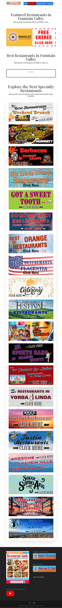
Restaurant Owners (41, 3)
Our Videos (49, 3)
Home (25, 3)
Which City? (31, 3)
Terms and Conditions (38, 577)
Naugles (31, 72)
